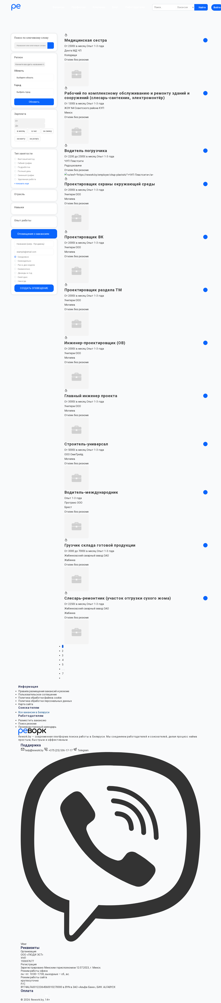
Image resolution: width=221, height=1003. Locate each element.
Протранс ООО (73, 502)
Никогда (22, 281)
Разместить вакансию (32, 720)
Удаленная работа (27, 179)
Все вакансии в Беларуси (33, 712)
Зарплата (20, 113)
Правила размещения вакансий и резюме (43, 691)
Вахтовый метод (26, 159)
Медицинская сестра (85, 40)
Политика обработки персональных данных (45, 701)
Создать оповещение (34, 288)
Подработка (24, 167)
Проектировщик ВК (84, 237)
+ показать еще (21, 183)
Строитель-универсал (86, 444)
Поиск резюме (27, 723)
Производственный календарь (37, 726)
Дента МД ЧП (73, 50)
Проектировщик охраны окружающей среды (109, 184)
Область (19, 71)
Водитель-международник (91, 492)
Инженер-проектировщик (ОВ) (94, 343)
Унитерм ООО (72, 194)
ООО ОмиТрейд (73, 454)
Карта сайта (25, 704)
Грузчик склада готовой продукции (99, 545)
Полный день (24, 171)
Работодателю (135, 7)
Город (17, 85)
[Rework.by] (25, 7)
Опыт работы (22, 220)
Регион (18, 57)
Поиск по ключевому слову (31, 37)
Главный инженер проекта (90, 396)
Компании (99, 7)
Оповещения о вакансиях (33, 233)
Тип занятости (23, 153)
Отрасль (19, 194)
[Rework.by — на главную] (32, 731)
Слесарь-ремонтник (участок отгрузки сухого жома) (117, 598)
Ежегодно (23, 277)
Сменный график (26, 175)
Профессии (79, 7)
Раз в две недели (26, 265)
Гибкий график (25, 163)
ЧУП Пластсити (73, 161)
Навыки (19, 207)
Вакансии (58, 7)
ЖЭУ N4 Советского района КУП (84, 108)
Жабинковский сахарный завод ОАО (86, 555)
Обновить (34, 102)
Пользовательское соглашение (37, 694)
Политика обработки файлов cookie (40, 697)
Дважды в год (25, 273)
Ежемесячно (24, 269)
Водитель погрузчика (85, 150)
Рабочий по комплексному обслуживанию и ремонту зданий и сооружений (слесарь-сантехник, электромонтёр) (127, 95)
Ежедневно (23, 257)
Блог (115, 7)
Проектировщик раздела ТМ (93, 290)
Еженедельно (24, 261)
